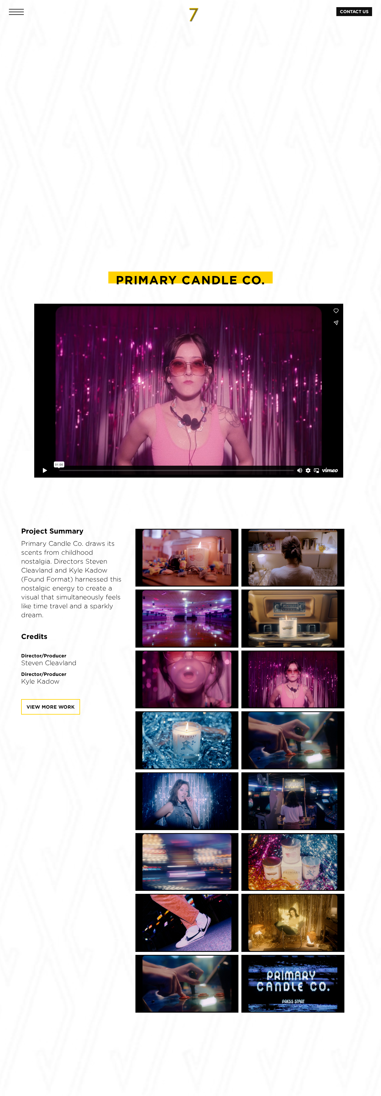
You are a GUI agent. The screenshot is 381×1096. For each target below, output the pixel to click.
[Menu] (16, 12)
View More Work (50, 707)
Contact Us (354, 11)
